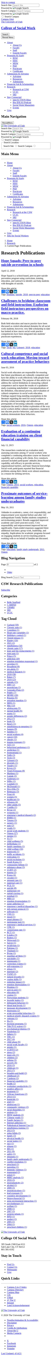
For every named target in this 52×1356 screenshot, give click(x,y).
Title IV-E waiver (16, 1026)
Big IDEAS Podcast (22, 102)
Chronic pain (14, 627)
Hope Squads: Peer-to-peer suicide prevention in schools (22, 262)
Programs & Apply (15, 55)
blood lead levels (16, 1005)
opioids (12, 682)
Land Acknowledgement (18, 1305)
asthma (11, 1060)
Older (9, 572)
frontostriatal (14, 752)
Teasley (12, 765)
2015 (16, 484)
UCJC (15, 92)
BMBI (11, 818)
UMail (10, 1297)
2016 (23, 425)
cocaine (12, 877)
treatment (12, 1091)
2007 (11, 1211)
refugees (12, 802)
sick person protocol (17, 909)
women (12, 797)
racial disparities (16, 1109)
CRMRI (10, 607)
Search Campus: (8, 11)
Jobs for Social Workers (18, 235)
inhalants (12, 1156)
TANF (11, 974)
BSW (15, 58)
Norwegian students (17, 997)
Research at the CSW (22, 212)
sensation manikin (16, 700)
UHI (10, 914)
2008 (11, 1209)
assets (11, 713)
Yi (9, 838)
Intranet (10, 1303)
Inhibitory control (16, 635)
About (10, 42)
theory (11, 724)
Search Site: (6, 5)
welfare (12, 1206)
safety (11, 1154)
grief (10, 1102)
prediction (13, 750)
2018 (25, 294)
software (12, 911)
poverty (12, 1063)
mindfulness (14, 645)
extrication (13, 857)
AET (11, 745)
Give (9, 110)
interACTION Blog (22, 100)
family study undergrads (28, 549)
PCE (10, 885)
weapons (12, 812)
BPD (11, 1216)
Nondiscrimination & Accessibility (22, 1320)
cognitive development (19, 1196)
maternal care (14, 883)
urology (12, 1112)
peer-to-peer (34, 294)
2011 (42, 549)
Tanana (12, 820)
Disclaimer (12, 1323)
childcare (12, 1068)
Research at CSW (21, 89)
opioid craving (15, 893)
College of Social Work (18, 28)
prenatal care (14, 880)
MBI (10, 898)
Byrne (11, 953)
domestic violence (16, 1169)
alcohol (12, 1185)
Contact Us (12, 1267)
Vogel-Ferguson (16, 771)
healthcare (13, 799)
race (10, 1143)
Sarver (11, 943)
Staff (15, 50)
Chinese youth (15, 1117)
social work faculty (17, 1044)
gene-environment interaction (22, 1201)
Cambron (13, 1078)
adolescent (13, 1104)
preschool (13, 1164)
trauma (11, 872)
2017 (11, 1039)
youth (11, 828)
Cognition (13, 630)
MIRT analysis (15, 1177)
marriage (12, 971)
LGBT (11, 870)
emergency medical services (21, 924)
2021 (11, 643)
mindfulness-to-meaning (19, 726)
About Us (17, 45)
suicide (19, 294)
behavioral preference (18, 747)
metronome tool (15, 922)
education (45, 294)
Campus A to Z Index (17, 1287)
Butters (12, 937)
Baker (11, 677)
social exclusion (16, 859)
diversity (12, 763)
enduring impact (16, 982)
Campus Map (13, 1292)
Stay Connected (14, 97)
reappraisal (13, 1172)
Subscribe (5, 590)
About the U (12, 1330)
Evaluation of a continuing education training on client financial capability (21, 435)
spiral (11, 1175)
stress (11, 1052)
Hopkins (10, 294)
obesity (12, 739)
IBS (10, 1149)
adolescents (14, 708)
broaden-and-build (17, 1073)
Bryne (11, 810)
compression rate (16, 930)
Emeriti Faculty (20, 53)
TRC (11, 1037)
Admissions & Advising (18, 74)
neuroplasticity (15, 1182)
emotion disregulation (18, 984)
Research (11, 87)
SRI (14, 94)
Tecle (9, 347)
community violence (18, 1107)
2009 (11, 1188)
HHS (15, 61)
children (12, 1057)
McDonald (13, 786)
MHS (11, 703)
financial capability (9, 487)
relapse (11, 1146)
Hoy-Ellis (13, 789)
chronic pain (15, 648)
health (11, 1083)
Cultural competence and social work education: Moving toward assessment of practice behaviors (25, 357)
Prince (11, 656)
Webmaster (12, 1269)
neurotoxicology (16, 1190)
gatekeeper (13, 891)
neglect (12, 1219)
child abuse (13, 1042)
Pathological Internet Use (20, 1125)
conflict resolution (16, 1162)
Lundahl (12, 784)
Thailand (12, 950)
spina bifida (14, 1133)
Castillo (12, 807)
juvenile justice (15, 1000)
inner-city (13, 1055)
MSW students (15, 1115)
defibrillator (14, 844)
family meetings (16, 846)
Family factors (15, 1120)
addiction (13, 659)
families (12, 731)
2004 (11, 1224)
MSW (15, 63)
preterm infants (15, 1214)
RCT (11, 932)
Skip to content (8, 2)
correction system (16, 964)
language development (19, 1008)
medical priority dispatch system (23, 1016)
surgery (12, 823)
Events (16, 107)
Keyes (11, 768)
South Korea (14, 862)
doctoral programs (17, 1023)
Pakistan (12, 948)
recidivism (13, 945)
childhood (13, 1076)
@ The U (11, 1300)
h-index (12, 935)
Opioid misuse (15, 638)
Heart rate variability (18, 632)
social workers (13, 425)
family (11, 1136)
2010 (11, 1180)
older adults (14, 804)
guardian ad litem (16, 956)
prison (11, 969)
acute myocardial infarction (21, 1013)
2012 (11, 718)
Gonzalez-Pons (15, 690)
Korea (11, 875)
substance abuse (16, 867)
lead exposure (15, 1193)
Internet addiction (16, 1123)
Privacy (10, 1325)
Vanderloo (13, 1031)
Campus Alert (7, 19)
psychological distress (18, 1029)
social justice (14, 1141)
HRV (11, 685)
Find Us (10, 1264)
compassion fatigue (17, 864)
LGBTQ (12, 1050)
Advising (17, 76)
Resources (17, 79)
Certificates (18, 71)
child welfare (15, 849)
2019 (11, 679)
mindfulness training (18, 1128)
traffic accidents (15, 854)
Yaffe (11, 755)
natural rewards (15, 977)
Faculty (16, 47)
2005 (11, 1222)
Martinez (12, 773)
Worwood (13, 940)
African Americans (17, 1094)
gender (11, 1047)
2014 (11, 1096)
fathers (11, 1034)
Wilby (11, 781)
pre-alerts (12, 669)
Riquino (12, 698)
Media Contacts (14, 1333)
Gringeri (20, 347)
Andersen (13, 778)
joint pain (13, 653)
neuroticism (14, 687)
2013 (11, 1130)
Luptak (12, 776)
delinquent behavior (17, 1003)
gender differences (17, 716)
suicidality (13, 958)
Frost (11, 794)
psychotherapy (15, 1203)
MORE (12, 695)
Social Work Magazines (23, 105)
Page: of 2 (19, 564)
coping (11, 995)
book (11, 721)
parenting (13, 1167)
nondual (12, 896)
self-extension (15, 966)
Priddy (11, 692)
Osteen (30, 425)
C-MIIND (11, 605)
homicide (12, 1099)
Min (11, 705)
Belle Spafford (13, 602)
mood (11, 917)
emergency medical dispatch (21, 815)
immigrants (13, 961)
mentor (11, 836)
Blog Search (6, 577)
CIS (9, 1295)
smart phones (14, 919)
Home (10, 162)
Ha (14, 347)
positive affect (15, 1089)
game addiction (15, 904)
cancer (12, 737)
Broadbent (13, 666)
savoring (12, 664)
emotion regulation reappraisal (22, 661)
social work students (18, 831)
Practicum (17, 68)
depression (13, 1010)
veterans (12, 1018)
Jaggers (12, 729)
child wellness (15, 841)
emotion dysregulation (18, 901)
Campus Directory (15, 1290)
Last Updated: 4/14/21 (11, 1353)
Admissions (18, 81)
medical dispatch (16, 672)
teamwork (13, 851)
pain (10, 825)
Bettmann (13, 791)
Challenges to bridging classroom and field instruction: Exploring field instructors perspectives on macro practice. (25, 306)
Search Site (8, 146)
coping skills (14, 979)
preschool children (17, 1227)
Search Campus (25, 146)
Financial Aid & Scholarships (20, 84)
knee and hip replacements (20, 651)
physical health (15, 1138)
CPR (11, 927)
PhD (15, 66)
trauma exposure (16, 742)
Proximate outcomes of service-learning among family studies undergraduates (24, 497)
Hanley (12, 640)
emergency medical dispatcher (22, 906)
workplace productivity (19, 1086)
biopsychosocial (16, 1198)
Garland (13, 625)
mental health (14, 711)
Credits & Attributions (17, 1328)
